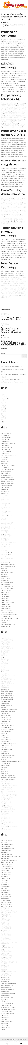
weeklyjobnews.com (6, 799)
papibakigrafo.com (6, 590)
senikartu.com (4, 664)
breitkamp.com (5, 950)
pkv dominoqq (4, 398)
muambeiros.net (5, 537)
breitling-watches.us (6, 453)
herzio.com (4, 656)
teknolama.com (5, 703)
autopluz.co (4, 459)
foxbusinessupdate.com (7, 757)
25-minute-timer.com (6, 904)
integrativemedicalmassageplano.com (11, 761)
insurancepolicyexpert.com (8, 479)
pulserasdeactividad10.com (8, 602)
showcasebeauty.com (6, 477)
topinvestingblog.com (6, 485)
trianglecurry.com (5, 979)
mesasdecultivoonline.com (8, 711)
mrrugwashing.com (6, 763)
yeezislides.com (5, 852)
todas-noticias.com (6, 662)
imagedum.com (5, 981)
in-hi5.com (4, 658)
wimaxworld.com (5, 527)
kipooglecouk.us (5, 580)
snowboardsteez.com (6, 727)
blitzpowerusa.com (6, 719)
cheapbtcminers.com (6, 910)
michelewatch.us (5, 449)
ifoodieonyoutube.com (7, 862)
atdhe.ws (3, 560)
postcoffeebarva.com (6, 693)
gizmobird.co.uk (5, 439)
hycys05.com (4, 723)
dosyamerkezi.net (5, 473)
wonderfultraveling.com (7, 523)
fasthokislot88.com (6, 934)
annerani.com (4, 493)
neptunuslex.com (5, 445)
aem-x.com (4, 888)
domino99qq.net (5, 646)
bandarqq (3, 394)
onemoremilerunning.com (7, 725)
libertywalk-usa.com (6, 435)
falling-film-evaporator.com (8, 779)
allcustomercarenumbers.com (9, 942)
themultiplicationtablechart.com (9, 618)
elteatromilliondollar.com (7, 695)
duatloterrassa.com (6, 958)
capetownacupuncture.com (8, 676)
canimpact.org (5, 594)
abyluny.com (4, 1025)
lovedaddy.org (4, 759)
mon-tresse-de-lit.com (7, 997)
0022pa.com (4, 497)
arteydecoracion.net (6, 549)
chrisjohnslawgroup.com (7, 946)
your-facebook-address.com (8, 1007)
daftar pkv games (5, 396)
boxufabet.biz (4, 1001)
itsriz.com (3, 672)
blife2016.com (4, 969)
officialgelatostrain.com (7, 985)
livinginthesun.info (5, 670)
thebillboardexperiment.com (8, 993)
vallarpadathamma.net (7, 699)
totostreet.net (4, 882)
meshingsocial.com (6, 739)
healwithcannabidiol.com (7, 975)
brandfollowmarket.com (7, 797)
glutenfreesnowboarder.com (8, 971)
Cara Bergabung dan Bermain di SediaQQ (11, 318)
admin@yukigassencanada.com (9, 25)
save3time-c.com (5, 461)
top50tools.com (5, 487)
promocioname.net (6, 525)
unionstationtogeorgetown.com (9, 912)
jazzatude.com (5, 495)
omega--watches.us (6, 451)
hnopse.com (4, 815)
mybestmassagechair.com (8, 566)
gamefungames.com (6, 902)
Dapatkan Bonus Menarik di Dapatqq (10, 379)
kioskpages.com (5, 977)
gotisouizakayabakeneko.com (8, 683)
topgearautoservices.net (7, 1003)
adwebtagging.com (6, 803)
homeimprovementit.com (7, 844)
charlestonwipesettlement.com (9, 795)
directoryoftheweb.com (7, 648)
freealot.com (4, 918)
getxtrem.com (4, 735)
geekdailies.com (5, 1015)
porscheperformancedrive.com (9, 962)
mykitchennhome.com (7, 582)
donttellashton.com (6, 650)
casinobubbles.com (6, 874)
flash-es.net (4, 767)
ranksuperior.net (5, 805)
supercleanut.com (5, 922)
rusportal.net (4, 666)
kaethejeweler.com (6, 987)
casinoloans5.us (5, 576)
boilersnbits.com (5, 713)
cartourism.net (5, 598)
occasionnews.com (6, 817)
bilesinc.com (4, 501)
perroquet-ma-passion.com (8, 1009)
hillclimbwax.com (5, 813)
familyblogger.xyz (5, 944)
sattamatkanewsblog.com (7, 789)
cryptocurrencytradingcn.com (8, 791)
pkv (2, 420)
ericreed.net (4, 568)
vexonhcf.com (4, 463)
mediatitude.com (5, 467)
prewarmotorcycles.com (7, 469)
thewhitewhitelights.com (7, 558)
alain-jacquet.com (5, 681)
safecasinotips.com (6, 936)
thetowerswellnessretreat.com (8, 983)
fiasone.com (4, 747)
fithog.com (4, 550)
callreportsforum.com (6, 1021)
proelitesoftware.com (6, 940)
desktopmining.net (5, 606)
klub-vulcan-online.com (7, 948)
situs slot (3, 404)
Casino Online (21, 25)
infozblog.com (4, 539)
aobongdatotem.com (6, 854)
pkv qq (2, 400)
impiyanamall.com (5, 878)
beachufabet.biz (5, 995)
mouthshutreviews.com (7, 868)
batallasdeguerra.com (6, 511)
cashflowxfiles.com (6, 731)
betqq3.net (4, 574)
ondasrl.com (4, 967)
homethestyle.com (6, 894)
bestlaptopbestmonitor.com (8, 552)
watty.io (3, 668)
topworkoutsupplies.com (7, 866)
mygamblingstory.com (7, 638)
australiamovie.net (5, 437)
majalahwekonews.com (7, 640)
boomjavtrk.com (5, 1027)
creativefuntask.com (6, 906)
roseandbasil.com (5, 556)
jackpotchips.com (5, 938)
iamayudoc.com (5, 914)
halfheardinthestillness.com (8, 564)
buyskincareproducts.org (7, 612)
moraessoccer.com (6, 517)
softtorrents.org (5, 954)
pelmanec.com (5, 644)
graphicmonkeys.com (6, 928)
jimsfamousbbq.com (6, 433)
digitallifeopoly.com (6, 872)
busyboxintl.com (5, 689)
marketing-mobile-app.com (8, 743)
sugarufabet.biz (5, 999)
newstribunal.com (5, 846)
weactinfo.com (5, 737)
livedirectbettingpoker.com (8, 755)
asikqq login (4, 416)
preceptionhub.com (6, 850)
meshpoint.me (4, 685)
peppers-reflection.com (7, 823)
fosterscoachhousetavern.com (9, 709)
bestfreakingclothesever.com (8, 777)
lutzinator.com (4, 965)
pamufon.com (4, 960)
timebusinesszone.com (7, 821)
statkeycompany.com (6, 481)
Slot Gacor (9, 27)
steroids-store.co (5, 547)
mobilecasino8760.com (7, 572)
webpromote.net (5, 545)
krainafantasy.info (5, 660)
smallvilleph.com (5, 507)
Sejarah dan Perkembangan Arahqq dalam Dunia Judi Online (13, 343)
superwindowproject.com (7, 588)
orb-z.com (3, 707)
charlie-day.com (5, 753)
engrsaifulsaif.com (5, 908)
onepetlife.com (5, 991)
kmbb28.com (4, 1019)
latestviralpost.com (6, 715)
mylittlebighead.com (6, 916)
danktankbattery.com (6, 749)
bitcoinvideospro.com (6, 677)
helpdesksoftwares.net (6, 840)
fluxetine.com (4, 570)
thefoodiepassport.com (7, 586)
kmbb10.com (4, 733)
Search (3, 353)
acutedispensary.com (6, 787)
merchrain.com (5, 1017)
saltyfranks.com (5, 491)
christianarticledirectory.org (8, 624)
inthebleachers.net (6, 608)
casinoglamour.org (5, 620)
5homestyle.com (5, 626)
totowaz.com (4, 793)
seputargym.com (5, 876)
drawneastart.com (5, 932)
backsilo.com (4, 771)
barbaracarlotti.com (6, 604)
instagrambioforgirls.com (7, 729)
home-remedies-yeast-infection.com (10, 856)
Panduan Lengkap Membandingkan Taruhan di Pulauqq (11, 330)
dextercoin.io (4, 622)
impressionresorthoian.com (8, 775)
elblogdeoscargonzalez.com (8, 543)
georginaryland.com (6, 554)
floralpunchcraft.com (6, 745)
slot (2, 414)
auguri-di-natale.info (6, 447)
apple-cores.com (5, 600)
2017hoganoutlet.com (6, 642)
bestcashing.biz (5, 531)
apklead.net (4, 1029)
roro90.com (4, 654)
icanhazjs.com (4, 592)
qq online (3, 410)
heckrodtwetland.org (6, 562)
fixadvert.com (4, 457)
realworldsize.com (5, 701)
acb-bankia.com (5, 765)
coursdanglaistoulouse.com (8, 443)
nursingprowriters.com (6, 783)
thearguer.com (5, 741)
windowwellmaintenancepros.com (9, 827)
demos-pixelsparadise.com (8, 465)
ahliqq (2, 422)
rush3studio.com (5, 652)
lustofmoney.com (5, 819)
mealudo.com (4, 751)
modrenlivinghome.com (7, 1011)
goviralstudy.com (5, 596)
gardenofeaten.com (6, 721)
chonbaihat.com (5, 541)
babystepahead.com (6, 807)
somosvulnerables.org (6, 956)
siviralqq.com (4, 773)
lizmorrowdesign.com (6, 973)
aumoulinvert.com (5, 584)
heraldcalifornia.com (6, 926)
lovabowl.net (4, 842)
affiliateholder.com (6, 829)
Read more (4, 323)
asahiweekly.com (5, 920)
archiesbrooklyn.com (6, 535)
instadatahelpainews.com (7, 1013)
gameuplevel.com (5, 892)
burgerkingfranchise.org (7, 697)
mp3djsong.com (5, 441)
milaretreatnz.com (5, 503)
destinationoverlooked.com (8, 809)
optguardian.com (5, 880)
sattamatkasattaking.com (7, 989)
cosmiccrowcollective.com (8, 679)
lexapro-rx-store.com (6, 610)
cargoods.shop (4, 674)
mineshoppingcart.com (7, 864)
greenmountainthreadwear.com (9, 785)
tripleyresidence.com (6, 952)
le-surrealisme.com (6, 475)
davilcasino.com (5, 884)
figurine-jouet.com (6, 1005)
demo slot (3, 402)
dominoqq (3, 408)
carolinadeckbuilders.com (7, 483)
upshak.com (4, 769)
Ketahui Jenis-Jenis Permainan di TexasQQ (12, 382)
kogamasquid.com (5, 616)
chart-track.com (5, 521)
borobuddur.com (5, 898)
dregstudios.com (5, 513)
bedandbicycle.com (6, 924)
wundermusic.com (5, 900)
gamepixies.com (5, 930)
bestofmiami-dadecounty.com (9, 860)
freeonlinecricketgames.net (8, 529)
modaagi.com (4, 505)
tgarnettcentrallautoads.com (8, 455)
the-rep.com (4, 489)
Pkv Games (4, 27)
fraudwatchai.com (5, 886)
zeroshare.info (4, 499)
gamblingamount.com (6, 811)
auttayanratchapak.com (7, 691)
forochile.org (4, 519)
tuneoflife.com (5, 825)
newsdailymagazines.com (7, 848)
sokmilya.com (4, 1023)
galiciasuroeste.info (6, 509)
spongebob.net (5, 687)
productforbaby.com (6, 705)
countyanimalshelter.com (7, 801)
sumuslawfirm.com (6, 781)
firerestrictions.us (5, 533)
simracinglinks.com (6, 471)
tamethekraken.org (6, 964)
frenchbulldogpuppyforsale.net (9, 614)
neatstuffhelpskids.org (6, 515)
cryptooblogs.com (5, 890)
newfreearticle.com (6, 717)
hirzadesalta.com (5, 870)
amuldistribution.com (6, 896)
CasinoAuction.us (5, 578)
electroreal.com (5, 858)
